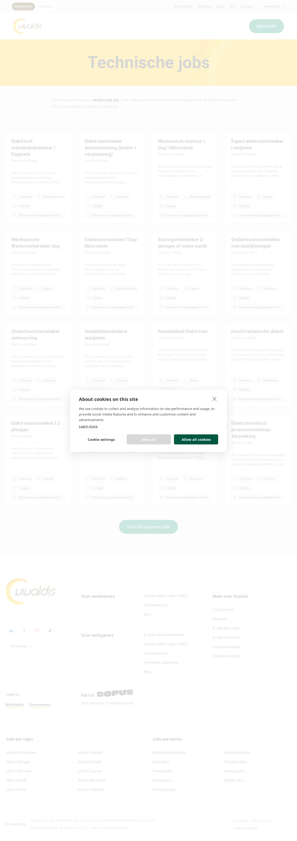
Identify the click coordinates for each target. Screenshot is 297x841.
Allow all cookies (196, 439)
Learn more (88, 426)
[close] (214, 398)
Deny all (149, 439)
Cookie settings (101, 439)
